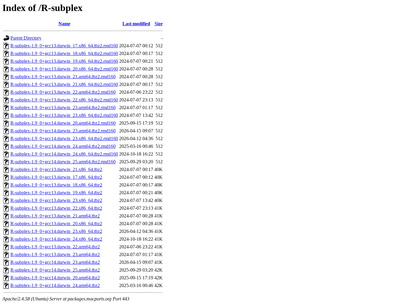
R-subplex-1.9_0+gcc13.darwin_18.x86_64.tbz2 (56, 184)
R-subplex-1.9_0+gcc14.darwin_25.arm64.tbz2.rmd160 (63, 161)
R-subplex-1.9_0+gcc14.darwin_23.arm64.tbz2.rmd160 (63, 130)
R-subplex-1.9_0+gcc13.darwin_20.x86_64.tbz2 (56, 223)
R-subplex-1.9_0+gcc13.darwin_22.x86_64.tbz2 (56, 208)
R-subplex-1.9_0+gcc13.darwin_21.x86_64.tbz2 (56, 169)
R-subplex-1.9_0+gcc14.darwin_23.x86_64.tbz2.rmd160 (64, 138)
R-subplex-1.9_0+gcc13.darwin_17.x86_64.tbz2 (56, 177)
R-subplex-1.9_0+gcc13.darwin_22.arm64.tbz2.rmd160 (63, 92)
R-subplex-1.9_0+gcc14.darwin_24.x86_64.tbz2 (56, 239)
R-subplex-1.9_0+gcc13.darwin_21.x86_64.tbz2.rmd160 (64, 84)
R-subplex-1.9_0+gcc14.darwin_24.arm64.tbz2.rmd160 (63, 146)
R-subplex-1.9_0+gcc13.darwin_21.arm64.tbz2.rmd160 (63, 76)
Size (159, 23)
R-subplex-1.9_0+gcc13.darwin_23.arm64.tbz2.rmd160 (63, 107)
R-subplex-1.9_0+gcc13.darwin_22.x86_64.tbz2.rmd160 (64, 99)
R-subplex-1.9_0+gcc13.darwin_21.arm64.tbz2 (55, 215)
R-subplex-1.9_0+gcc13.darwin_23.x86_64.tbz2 (56, 200)
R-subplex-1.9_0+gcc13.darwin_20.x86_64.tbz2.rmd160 (64, 68)
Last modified (136, 23)
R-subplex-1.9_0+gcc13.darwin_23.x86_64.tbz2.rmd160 (64, 115)
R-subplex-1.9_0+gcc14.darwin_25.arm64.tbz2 (55, 269)
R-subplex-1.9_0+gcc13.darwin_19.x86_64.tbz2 (56, 192)
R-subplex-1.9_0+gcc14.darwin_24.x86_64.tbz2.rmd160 (64, 153)
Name (64, 23)
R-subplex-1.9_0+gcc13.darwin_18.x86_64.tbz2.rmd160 (64, 53)
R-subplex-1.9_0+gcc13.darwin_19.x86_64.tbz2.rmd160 (64, 61)
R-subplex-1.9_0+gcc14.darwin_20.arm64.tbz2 (55, 277)
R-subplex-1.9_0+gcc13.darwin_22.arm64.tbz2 (55, 246)
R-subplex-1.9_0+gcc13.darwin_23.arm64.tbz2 (55, 254)
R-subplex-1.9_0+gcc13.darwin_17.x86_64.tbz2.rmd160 (64, 45)
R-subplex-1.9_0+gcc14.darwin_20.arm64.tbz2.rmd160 (63, 123)
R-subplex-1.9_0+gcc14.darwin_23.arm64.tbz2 (55, 262)
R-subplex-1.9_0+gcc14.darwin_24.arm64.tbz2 (55, 285)
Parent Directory (25, 37)
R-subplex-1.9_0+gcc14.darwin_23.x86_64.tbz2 (56, 231)
